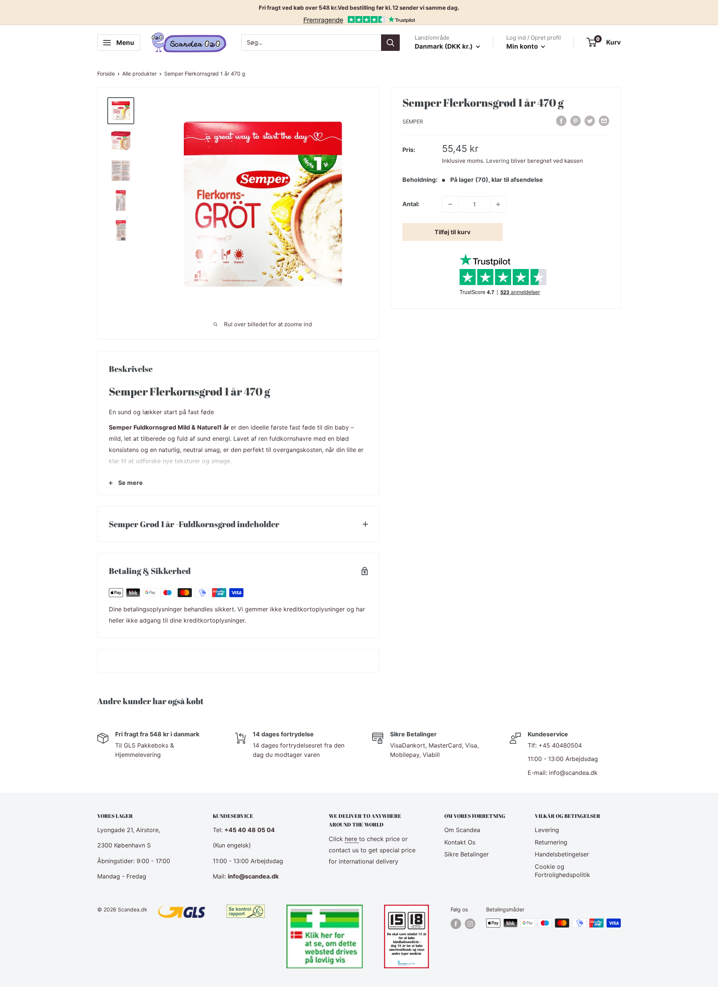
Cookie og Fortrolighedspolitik (562, 870)
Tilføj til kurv (452, 232)
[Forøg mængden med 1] (498, 204)
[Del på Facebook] (561, 120)
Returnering (551, 842)
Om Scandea (462, 830)
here (352, 839)
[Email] (604, 120)
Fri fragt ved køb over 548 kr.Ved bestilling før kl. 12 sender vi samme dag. (359, 7)
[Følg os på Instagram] (470, 924)
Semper (412, 121)
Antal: (411, 204)
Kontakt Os (459, 842)
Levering (497, 160)
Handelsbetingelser (562, 854)
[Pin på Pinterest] (575, 120)
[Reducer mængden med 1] (450, 204)
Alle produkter (139, 73)
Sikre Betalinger (466, 854)
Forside (106, 73)
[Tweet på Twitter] (589, 120)
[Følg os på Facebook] (456, 924)
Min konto (522, 46)
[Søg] (390, 42)
